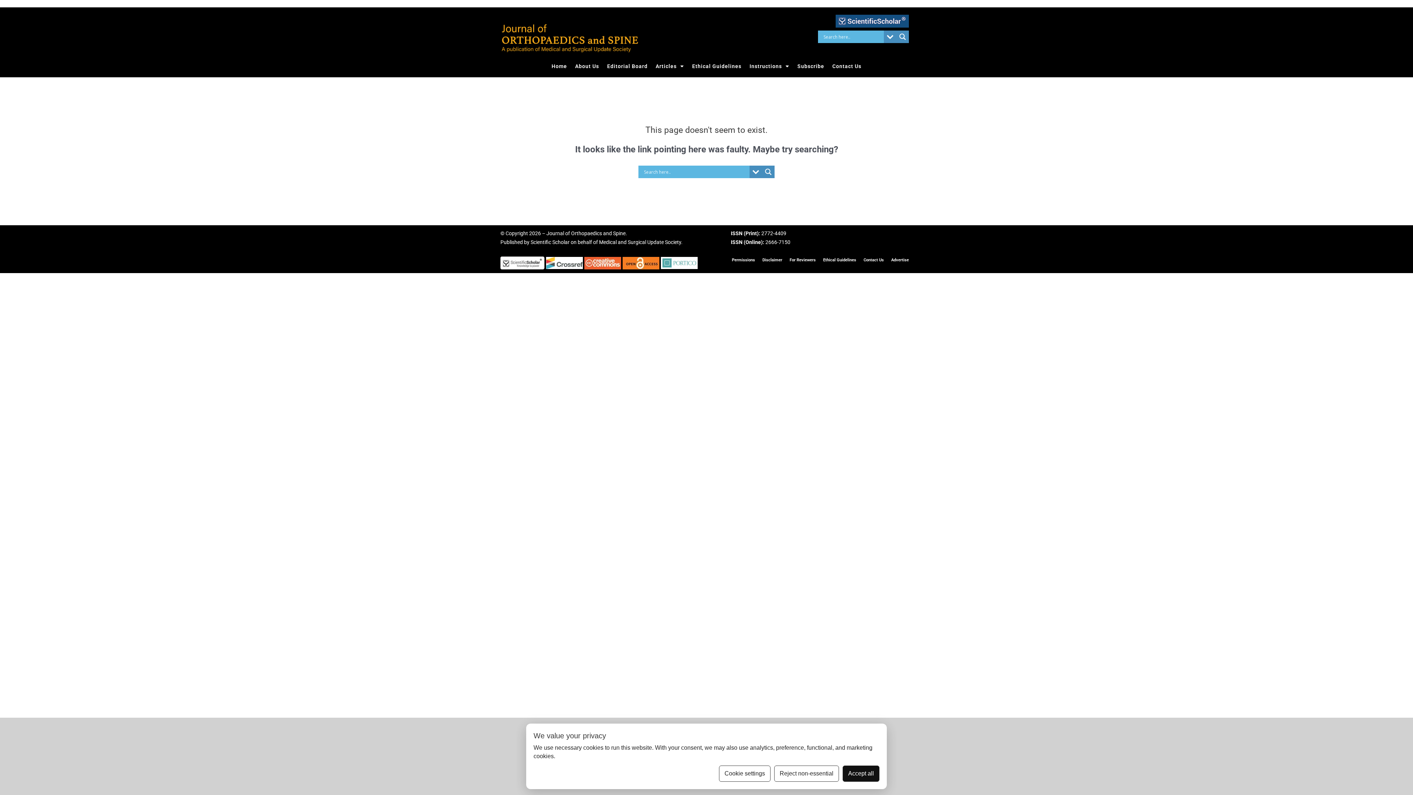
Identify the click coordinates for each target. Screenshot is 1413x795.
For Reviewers (803, 260)
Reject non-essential (806, 773)
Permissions (743, 260)
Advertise (900, 260)
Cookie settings (745, 773)
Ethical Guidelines (716, 66)
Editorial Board (627, 66)
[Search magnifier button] (902, 37)
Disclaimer (772, 260)
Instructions (766, 66)
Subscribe (810, 66)
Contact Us (846, 66)
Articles (666, 66)
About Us (587, 66)
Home (559, 66)
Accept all (861, 773)
